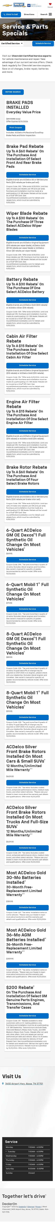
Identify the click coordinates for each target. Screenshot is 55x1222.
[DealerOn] (9, 1204)
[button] (11, 14)
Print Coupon (16, 128)
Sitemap (30, 1207)
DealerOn (22, 1207)
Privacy (38, 1207)
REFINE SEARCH (13, 92)
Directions (29, 14)
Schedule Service (43, 43)
